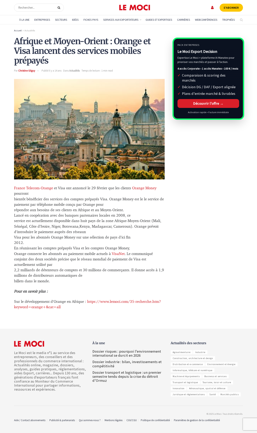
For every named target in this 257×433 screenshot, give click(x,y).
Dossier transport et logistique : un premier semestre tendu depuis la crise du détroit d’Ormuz (126, 376)
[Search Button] (60, 8)
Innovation (179, 388)
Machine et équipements (186, 376)
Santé (212, 394)
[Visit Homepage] (134, 8)
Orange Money (144, 188)
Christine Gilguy (26, 70)
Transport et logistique (185, 382)
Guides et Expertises (159, 19)
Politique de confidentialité (155, 420)
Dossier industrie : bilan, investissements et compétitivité (127, 363)
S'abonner (231, 7)
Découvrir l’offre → (208, 103)
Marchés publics (229, 394)
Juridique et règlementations (189, 394)
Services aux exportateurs (121, 19)
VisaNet (118, 254)
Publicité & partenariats (62, 420)
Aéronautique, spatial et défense (207, 388)
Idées (75, 19)
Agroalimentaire (182, 352)
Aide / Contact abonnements (29, 420)
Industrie (200, 352)
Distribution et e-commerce (188, 364)
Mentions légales (113, 420)
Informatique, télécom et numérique (192, 370)
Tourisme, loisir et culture (217, 382)
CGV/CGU (131, 420)
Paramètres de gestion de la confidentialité (197, 420)
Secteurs (61, 19)
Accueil (18, 30)
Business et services (215, 376)
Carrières (183, 19)
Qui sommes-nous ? (90, 420)
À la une (24, 19)
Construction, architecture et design (193, 358)
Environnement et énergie (221, 364)
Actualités (29, 30)
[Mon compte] (212, 7)
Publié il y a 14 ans (51, 70)
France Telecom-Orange (34, 188)
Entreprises (42, 19)
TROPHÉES (228, 19)
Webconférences (206, 19)
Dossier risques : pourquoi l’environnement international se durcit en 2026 (126, 353)
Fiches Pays (91, 19)
